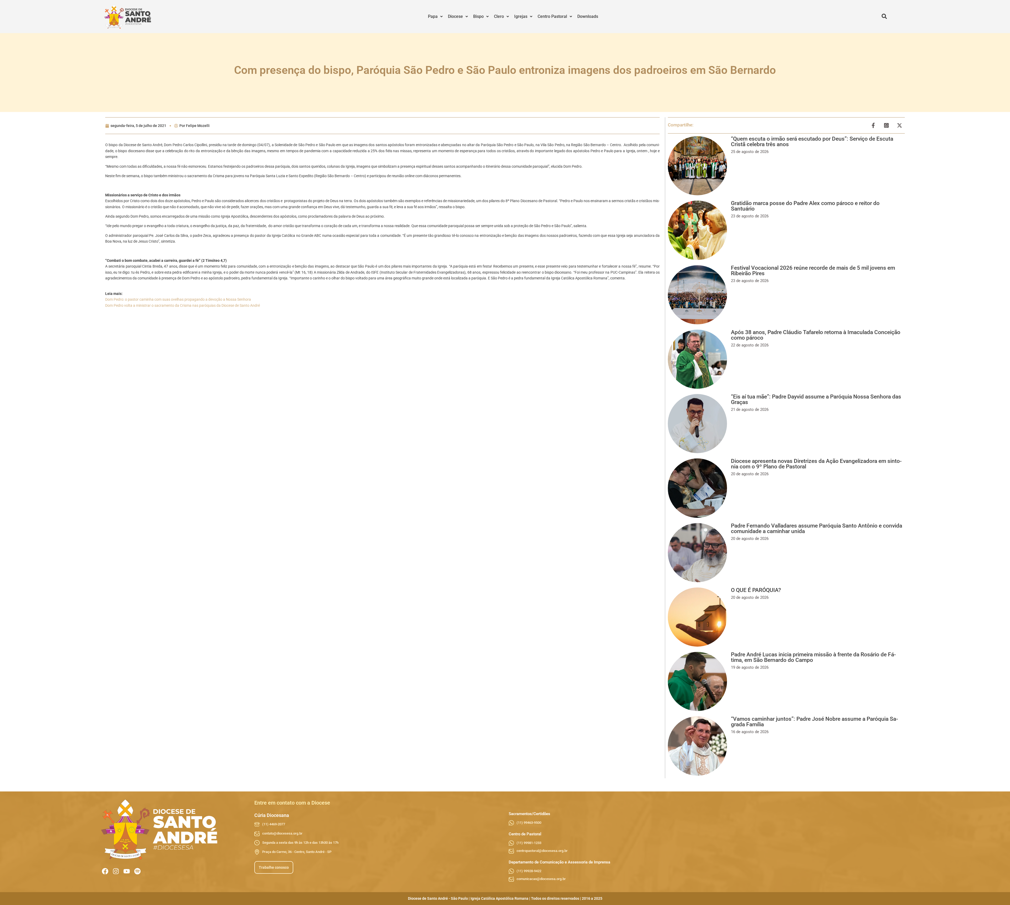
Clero (499, 16)
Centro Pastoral (552, 16)
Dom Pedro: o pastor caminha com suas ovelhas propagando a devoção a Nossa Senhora (178, 299)
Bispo (478, 16)
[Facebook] (105, 871)
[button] (435, 16)
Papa (433, 16)
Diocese (455, 16)
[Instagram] (116, 871)
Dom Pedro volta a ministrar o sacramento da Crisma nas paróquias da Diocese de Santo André (182, 305)
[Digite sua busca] (884, 17)
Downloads (587, 16)
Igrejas (520, 16)
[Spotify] (137, 871)
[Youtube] (127, 871)
